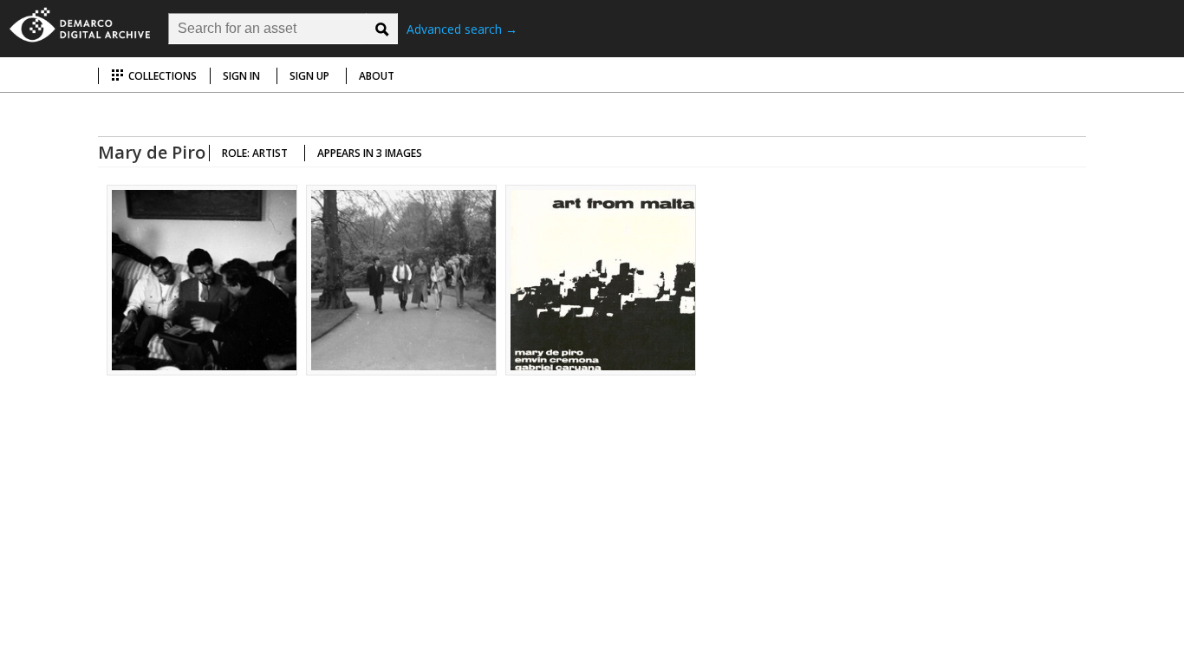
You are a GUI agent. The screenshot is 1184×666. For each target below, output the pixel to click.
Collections (161, 76)
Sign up (309, 76)
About (376, 76)
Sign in (241, 76)
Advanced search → (462, 29)
